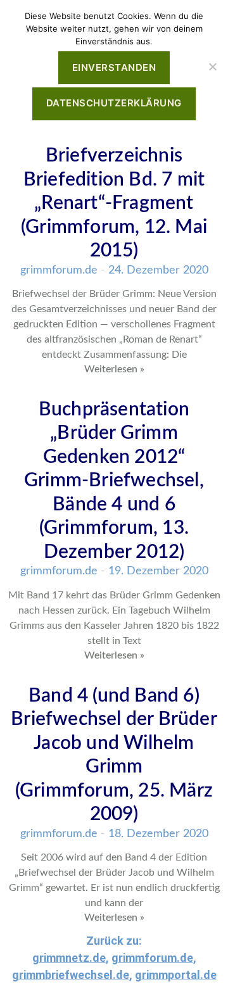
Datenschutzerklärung (114, 103)
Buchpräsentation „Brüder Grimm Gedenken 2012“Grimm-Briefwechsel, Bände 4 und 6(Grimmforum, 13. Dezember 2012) (114, 481)
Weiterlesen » (114, 369)
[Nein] (212, 66)
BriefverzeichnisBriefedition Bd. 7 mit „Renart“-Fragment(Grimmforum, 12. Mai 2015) (114, 203)
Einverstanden (114, 67)
